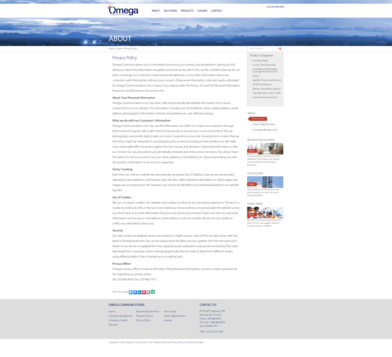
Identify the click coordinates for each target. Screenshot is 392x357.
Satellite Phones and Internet (267, 80)
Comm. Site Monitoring (264, 65)
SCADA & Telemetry (262, 84)
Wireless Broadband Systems (267, 89)
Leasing (202, 10)
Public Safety (255, 203)
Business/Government (260, 139)
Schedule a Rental (118, 320)
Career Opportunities (263, 124)
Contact (216, 10)
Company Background (264, 130)
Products (187, 10)
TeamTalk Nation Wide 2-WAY (267, 93)
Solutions (170, 10)
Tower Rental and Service (265, 97)
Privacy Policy (258, 119)
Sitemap (113, 325)
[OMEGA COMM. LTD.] (122, 10)
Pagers (256, 76)
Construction (255, 173)
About (156, 10)
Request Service (144, 316)
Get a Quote (170, 311)
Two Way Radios (260, 60)
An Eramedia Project (194, 342)
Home (112, 311)
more (251, 150)
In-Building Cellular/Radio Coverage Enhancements (265, 70)
